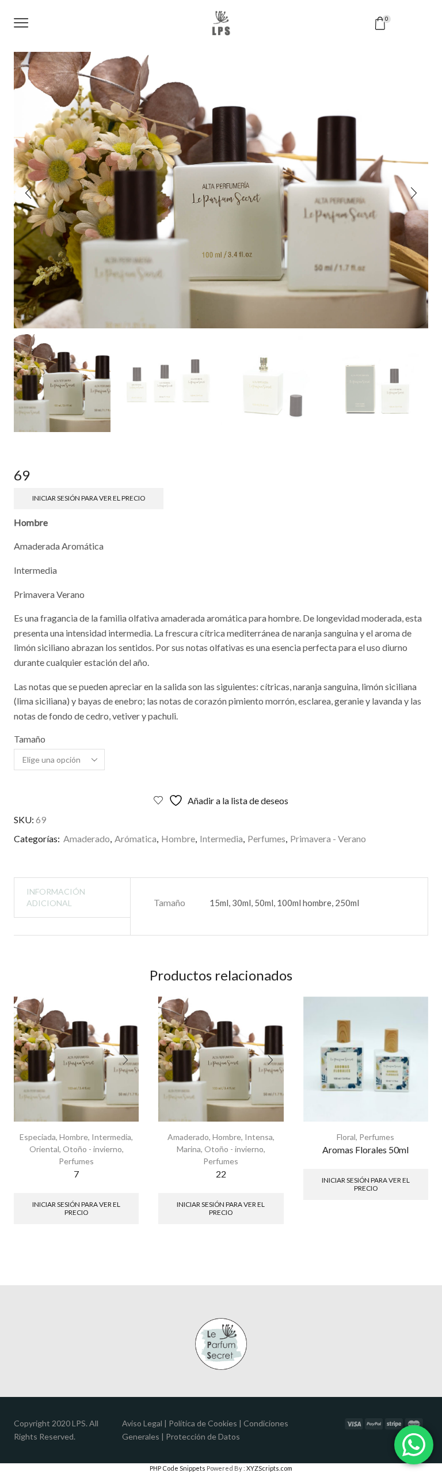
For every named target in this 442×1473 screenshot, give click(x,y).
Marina (189, 1149)
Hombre (178, 838)
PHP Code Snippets (177, 1468)
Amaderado (86, 838)
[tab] (72, 897)
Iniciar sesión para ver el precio (88, 498)
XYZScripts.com (269, 1468)
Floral (346, 1137)
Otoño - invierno (92, 1149)
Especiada (38, 1137)
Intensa (259, 1137)
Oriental (44, 1149)
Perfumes (266, 838)
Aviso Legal (142, 1423)
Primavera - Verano (328, 838)
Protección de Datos (203, 1436)
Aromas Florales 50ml (365, 1149)
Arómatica (136, 838)
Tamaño (29, 738)
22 (221, 1173)
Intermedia (221, 838)
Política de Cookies (203, 1423)
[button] (28, 193)
